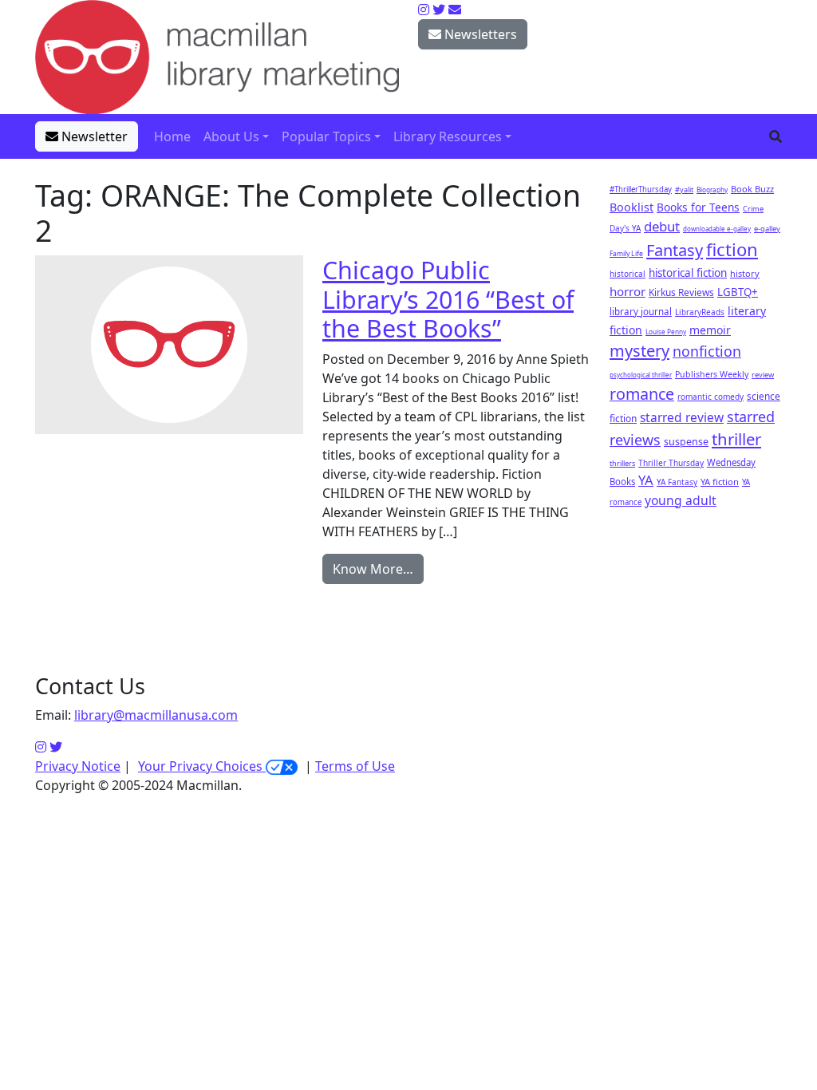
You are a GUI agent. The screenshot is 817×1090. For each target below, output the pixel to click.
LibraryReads (699, 312)
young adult (680, 500)
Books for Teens (698, 207)
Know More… (373, 569)
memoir (710, 330)
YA (645, 480)
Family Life (626, 254)
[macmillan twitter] (438, 9)
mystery (639, 350)
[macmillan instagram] (423, 9)
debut (662, 226)
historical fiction (688, 273)
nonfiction (707, 351)
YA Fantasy (677, 482)
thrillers (622, 463)
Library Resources (447, 136)
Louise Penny (665, 331)
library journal (641, 312)
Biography (712, 189)
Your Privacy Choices (202, 766)
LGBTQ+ (737, 292)
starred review (682, 417)
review (763, 374)
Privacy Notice (77, 766)
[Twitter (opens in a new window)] (55, 747)
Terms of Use (355, 766)
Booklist (631, 207)
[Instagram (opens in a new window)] (40, 747)
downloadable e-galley (717, 228)
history (745, 273)
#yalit (684, 189)
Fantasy (674, 250)
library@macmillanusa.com (156, 715)
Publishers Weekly (711, 374)
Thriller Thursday (671, 462)
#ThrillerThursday (641, 189)
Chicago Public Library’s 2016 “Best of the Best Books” (448, 299)
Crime (753, 208)
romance (642, 394)
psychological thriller (641, 374)
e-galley (767, 228)
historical (627, 273)
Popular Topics (326, 136)
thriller (736, 439)
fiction (732, 249)
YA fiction (720, 482)
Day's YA (625, 228)
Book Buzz (752, 189)
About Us (231, 136)
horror (627, 291)
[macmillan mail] (454, 9)
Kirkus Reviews (681, 292)
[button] (775, 136)
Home (172, 136)
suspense (686, 441)
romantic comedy (710, 396)
